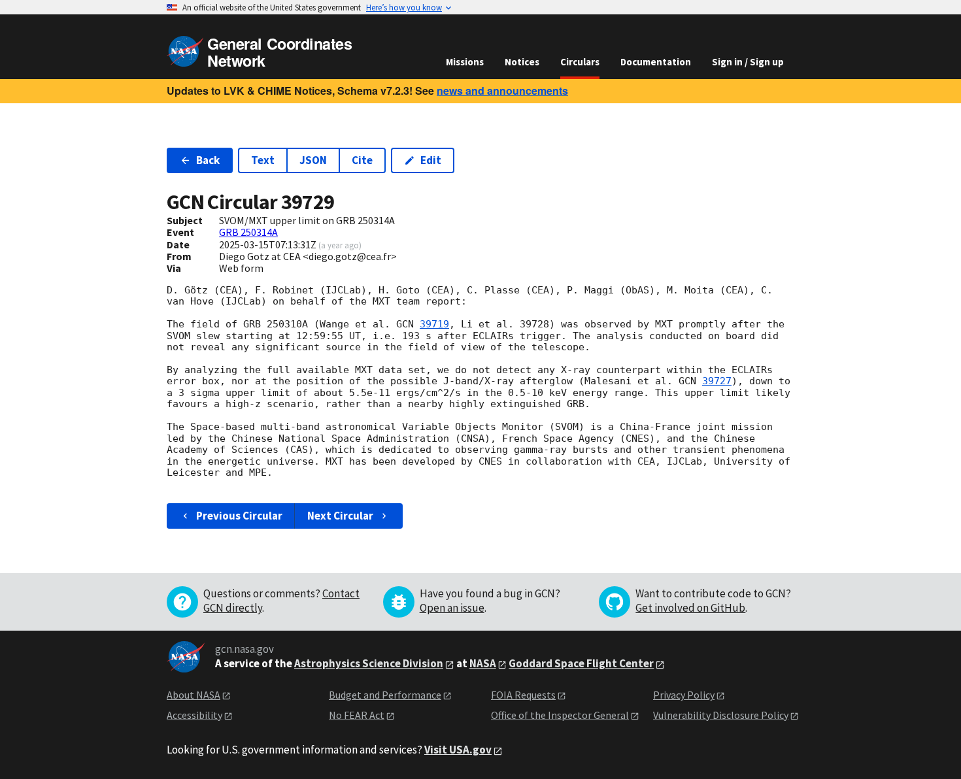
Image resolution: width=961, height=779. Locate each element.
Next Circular (340, 515)
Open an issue (452, 608)
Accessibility (194, 714)
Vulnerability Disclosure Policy (720, 714)
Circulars (579, 62)
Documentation (655, 62)
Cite (362, 160)
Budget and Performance (385, 694)
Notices (522, 62)
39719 (434, 324)
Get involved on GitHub (690, 608)
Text (263, 160)
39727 (717, 381)
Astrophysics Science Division (368, 663)
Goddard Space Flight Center (581, 663)
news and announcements (502, 90)
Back (208, 160)
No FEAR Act (356, 714)
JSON (313, 160)
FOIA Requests (523, 694)
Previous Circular (239, 515)
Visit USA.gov (458, 749)
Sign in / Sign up (748, 62)
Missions (465, 62)
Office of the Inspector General (560, 714)
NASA (482, 663)
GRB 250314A (248, 232)
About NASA (193, 694)
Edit (430, 160)
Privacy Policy (684, 694)
